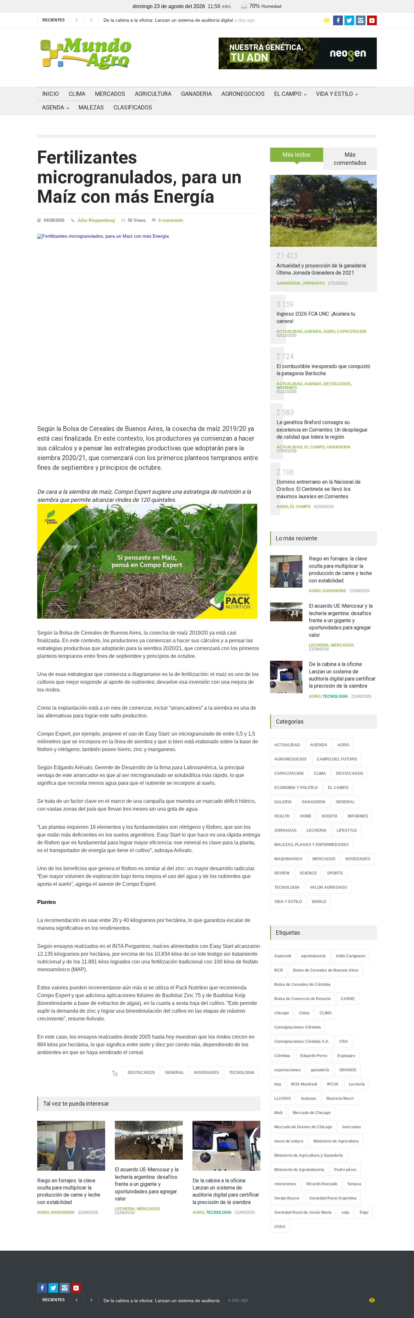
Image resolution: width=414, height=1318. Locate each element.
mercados (351, 1127)
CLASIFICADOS (133, 107)
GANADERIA (196, 93)
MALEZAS (91, 107)
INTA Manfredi (304, 1084)
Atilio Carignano (350, 956)
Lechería (357, 1084)
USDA (280, 1226)
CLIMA (77, 93)
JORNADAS (313, 283)
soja (345, 1212)
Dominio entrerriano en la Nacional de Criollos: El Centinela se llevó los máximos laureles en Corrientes (319, 489)
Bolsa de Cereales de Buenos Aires (326, 970)
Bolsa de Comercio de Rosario (302, 999)
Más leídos (296, 154)
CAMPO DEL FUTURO (337, 759)
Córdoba (282, 1055)
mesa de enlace (288, 1141)
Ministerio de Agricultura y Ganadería (308, 1155)
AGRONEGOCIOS (243, 93)
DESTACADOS (141, 1072)
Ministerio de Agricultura (336, 1141)
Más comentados (350, 158)
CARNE (348, 999)
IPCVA (333, 1084)
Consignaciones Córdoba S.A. (301, 1041)
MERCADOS (110, 93)
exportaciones (287, 1070)
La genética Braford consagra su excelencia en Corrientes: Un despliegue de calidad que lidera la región (322, 429)
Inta (277, 1084)
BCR (278, 970)
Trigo (363, 1212)
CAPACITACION (351, 331)
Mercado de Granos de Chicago (303, 1127)
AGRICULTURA (153, 93)
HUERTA (329, 816)
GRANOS (347, 1070)
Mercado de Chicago (312, 1112)
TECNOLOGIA (242, 1072)
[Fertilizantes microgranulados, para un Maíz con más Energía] (148, 317)
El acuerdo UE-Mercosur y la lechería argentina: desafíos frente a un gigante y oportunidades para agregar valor (147, 1184)
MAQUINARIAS (288, 859)
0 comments (170, 220)
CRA (343, 1041)
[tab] (296, 157)
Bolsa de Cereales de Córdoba (302, 984)
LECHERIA (125, 1209)
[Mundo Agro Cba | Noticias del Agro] (85, 64)
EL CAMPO (287, 93)
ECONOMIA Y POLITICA (296, 787)
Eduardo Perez (313, 1055)
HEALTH (282, 816)
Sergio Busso (286, 1198)
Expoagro (346, 1055)
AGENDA (53, 107)
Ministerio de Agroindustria (299, 1169)
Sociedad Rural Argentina (332, 1198)
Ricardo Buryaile (321, 1184)
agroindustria (313, 956)
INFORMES (287, 388)
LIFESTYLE (347, 830)
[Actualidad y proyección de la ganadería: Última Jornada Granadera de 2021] (323, 210)
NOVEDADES (206, 1072)
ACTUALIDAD (289, 331)
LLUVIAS (282, 1098)
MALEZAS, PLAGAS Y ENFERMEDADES (311, 844)
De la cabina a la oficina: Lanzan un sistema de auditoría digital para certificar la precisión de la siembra (168, 20)
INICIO (50, 93)
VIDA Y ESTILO (334, 93)
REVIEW (281, 873)
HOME (305, 816)
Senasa (354, 1184)
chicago (281, 1013)
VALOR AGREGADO (328, 887)
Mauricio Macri (340, 1098)
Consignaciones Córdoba (297, 1027)
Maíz (278, 1112)
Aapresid (282, 956)
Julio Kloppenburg (96, 220)
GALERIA (283, 802)
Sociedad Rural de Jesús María (303, 1212)
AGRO (43, 1212)
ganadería (320, 1070)
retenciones (285, 1184)
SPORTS (335, 873)
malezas (308, 1098)
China (304, 1013)
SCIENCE (308, 873)
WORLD (319, 901)
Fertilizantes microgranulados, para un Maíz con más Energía (139, 177)
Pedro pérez (345, 1169)
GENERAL (174, 1072)
